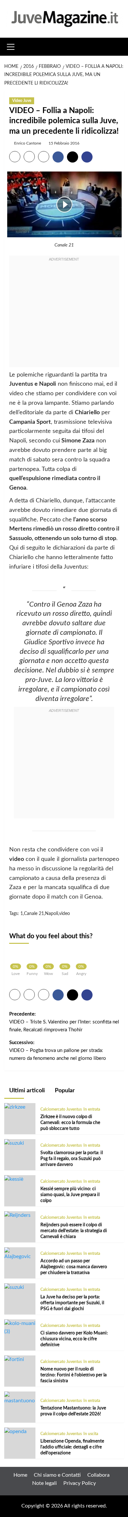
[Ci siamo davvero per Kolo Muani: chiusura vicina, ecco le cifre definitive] (19, 1327)
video (64, 913)
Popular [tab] (64, 1091)
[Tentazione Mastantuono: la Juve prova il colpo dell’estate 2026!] (19, 1398)
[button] (10, 46)
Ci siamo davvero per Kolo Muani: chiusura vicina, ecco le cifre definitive (74, 1339)
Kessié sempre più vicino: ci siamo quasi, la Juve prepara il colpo (69, 1195)
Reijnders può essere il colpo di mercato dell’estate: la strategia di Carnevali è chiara (73, 1231)
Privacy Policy (79, 1483)
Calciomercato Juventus (61, 1109)
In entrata (91, 1109)
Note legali (44, 1483)
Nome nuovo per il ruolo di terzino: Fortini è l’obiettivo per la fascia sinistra (73, 1375)
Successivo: (57, 1050)
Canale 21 (34, 913)
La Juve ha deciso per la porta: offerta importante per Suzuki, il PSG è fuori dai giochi (72, 1303)
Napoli (51, 913)
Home (20, 1475)
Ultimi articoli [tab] (26, 1091)
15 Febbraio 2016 (64, 143)
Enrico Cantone (27, 143)
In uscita (90, 1434)
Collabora (98, 1475)
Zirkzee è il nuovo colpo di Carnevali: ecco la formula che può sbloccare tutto (70, 1123)
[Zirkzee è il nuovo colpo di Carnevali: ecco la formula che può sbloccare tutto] (14, 1107)
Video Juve (21, 101)
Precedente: (64, 1022)
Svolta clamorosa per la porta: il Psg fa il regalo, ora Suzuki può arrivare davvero (71, 1159)
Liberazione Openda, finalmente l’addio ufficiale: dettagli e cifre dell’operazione (72, 1447)
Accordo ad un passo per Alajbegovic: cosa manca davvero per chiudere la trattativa (73, 1267)
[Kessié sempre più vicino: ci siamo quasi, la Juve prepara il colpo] (13, 1179)
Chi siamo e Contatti (57, 1475)
